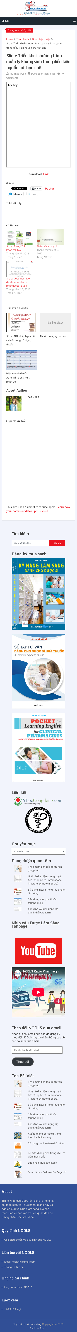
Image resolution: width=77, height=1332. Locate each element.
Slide (53, 73)
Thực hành (22, 39)
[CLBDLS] (38, 820)
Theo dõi (22, 1061)
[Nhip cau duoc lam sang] (38, 951)
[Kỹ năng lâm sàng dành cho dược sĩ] (38, 628)
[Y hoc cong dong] (38, 804)
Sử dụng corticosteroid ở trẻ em (46, 1143)
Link (46, 174)
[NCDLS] (38, 8)
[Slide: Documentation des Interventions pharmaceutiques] (19, 269)
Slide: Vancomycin (47, 246)
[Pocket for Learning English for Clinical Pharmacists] (38, 781)
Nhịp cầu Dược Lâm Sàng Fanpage (36, 924)
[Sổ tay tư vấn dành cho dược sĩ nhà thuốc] (38, 707)
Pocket (49, 188)
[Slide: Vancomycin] (50, 237)
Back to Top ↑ (38, 1328)
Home (9, 39)
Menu (5, 21)
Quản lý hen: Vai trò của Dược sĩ (46, 1172)
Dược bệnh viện (41, 39)
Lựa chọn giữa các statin (42, 1162)
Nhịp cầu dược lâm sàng (27, 1324)
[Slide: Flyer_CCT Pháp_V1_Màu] (19, 237)
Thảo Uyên (20, 73)
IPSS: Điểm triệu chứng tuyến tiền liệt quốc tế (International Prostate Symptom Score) (45, 880)
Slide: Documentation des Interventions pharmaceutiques (18, 282)
